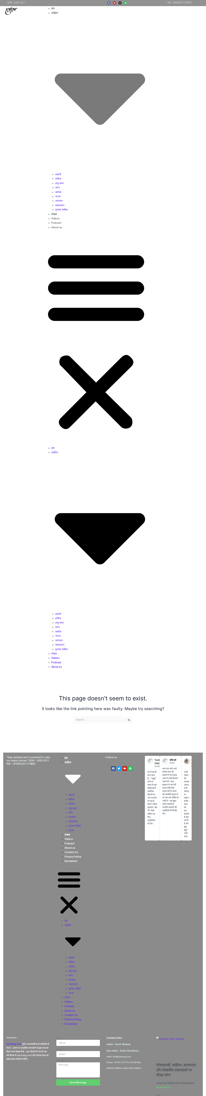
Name (59, 1038)
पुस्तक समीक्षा (61, 209)
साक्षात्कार (59, 205)
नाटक (58, 196)
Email (59, 1049)
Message (61, 1060)
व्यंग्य (57, 187)
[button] (96, 339)
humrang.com (14, 1044)
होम (53, 8)
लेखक (54, 214)
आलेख (58, 192)
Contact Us (71, 852)
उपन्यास (59, 200)
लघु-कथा (59, 183)
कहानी (58, 174)
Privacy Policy (73, 856)
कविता (58, 178)
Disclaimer (71, 861)
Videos (55, 218)
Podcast (56, 222)
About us (56, 227)
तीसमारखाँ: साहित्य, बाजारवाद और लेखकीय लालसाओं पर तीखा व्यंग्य (176, 1070)
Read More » (163, 1087)
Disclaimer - (12, 1037)
